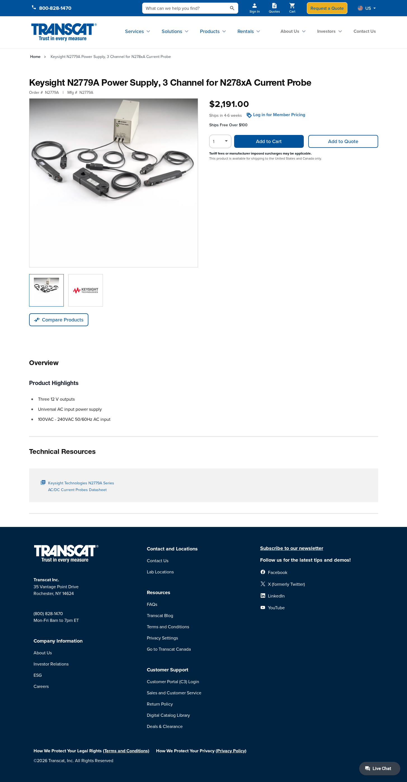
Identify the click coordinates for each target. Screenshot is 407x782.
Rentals (245, 31)
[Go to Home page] (64, 32)
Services (134, 31)
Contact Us (365, 31)
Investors (326, 31)
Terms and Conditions (168, 627)
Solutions (172, 31)
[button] (366, 8)
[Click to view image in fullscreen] (113, 183)
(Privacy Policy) (231, 751)
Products (210, 31)
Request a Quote (327, 8)
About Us (290, 31)
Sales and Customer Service (174, 693)
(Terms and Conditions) (126, 751)
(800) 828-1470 (48, 613)
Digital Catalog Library (168, 715)
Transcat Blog (160, 615)
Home (35, 56)
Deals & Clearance (165, 726)
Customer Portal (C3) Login (173, 681)
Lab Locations (160, 572)
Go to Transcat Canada (169, 649)
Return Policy (160, 704)
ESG (38, 675)
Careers (41, 686)
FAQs (152, 604)
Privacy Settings (162, 638)
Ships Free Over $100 (228, 125)
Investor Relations (51, 664)
